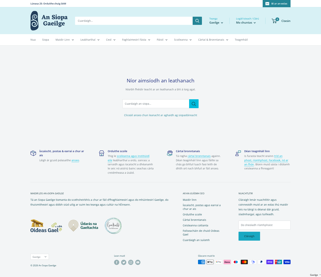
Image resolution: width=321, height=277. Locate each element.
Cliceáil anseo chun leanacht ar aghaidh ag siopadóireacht (160, 115)
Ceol (108, 39)
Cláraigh (249, 236)
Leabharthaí (87, 39)
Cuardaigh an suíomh (196, 240)
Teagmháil (241, 39)
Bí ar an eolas (279, 3)
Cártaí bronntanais (194, 220)
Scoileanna (181, 39)
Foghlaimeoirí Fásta (134, 39)
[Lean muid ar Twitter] (123, 262)
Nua (33, 39)
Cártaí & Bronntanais (211, 39)
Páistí (160, 39)
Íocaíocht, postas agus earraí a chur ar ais (202, 207)
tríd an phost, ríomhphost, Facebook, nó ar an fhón (266, 160)
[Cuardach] (197, 21)
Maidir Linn (63, 39)
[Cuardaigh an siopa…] (194, 103)
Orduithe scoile (192, 214)
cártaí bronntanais (199, 156)
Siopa (45, 39)
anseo (75, 160)
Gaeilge (36, 256)
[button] (315, 275)
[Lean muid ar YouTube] (137, 262)
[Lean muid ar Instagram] (130, 262)
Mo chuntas (244, 22)
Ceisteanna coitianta (195, 225)
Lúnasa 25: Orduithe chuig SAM (48, 3)
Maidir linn (190, 199)
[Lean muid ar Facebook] (116, 262)
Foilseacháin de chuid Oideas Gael (201, 232)
